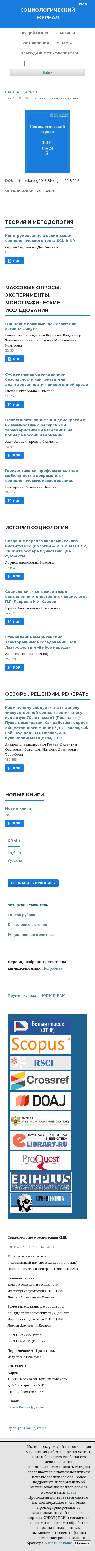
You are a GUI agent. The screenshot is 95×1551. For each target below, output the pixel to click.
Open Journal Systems (27, 1428)
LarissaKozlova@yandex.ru (28, 1407)
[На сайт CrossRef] (40, 1088)
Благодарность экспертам (49, 53)
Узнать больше (58, 1543)
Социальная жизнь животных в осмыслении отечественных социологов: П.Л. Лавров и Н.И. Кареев (47, 596)
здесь (71, 1492)
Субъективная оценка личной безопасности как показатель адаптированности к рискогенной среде (46, 379)
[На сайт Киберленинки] (41, 1211)
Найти (47, 72)
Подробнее (52, 968)
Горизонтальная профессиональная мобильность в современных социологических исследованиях (41, 475)
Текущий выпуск (34, 33)
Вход (82, 4)
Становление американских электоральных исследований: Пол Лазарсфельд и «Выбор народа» (40, 642)
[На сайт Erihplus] (41, 1190)
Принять (82, 1543)
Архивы (67, 33)
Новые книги (18, 808)
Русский (15, 860)
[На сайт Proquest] (40, 1168)
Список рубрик (21, 914)
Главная (13, 92)
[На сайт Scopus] (40, 1053)
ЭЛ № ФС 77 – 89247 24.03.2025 (31, 1247)
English (14, 852)
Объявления (36, 43)
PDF (16, 261)
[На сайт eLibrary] (40, 1148)
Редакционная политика (31, 934)
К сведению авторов (27, 924)
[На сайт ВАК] (40, 1128)
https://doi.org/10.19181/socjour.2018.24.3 (47, 180)
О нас (62, 43)
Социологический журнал (47, 14)
